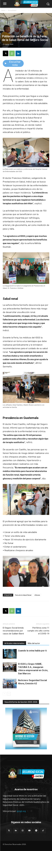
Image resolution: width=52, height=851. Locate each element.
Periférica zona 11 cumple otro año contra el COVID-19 (38, 631)
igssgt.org (21, 811)
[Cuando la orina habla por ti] (10, 654)
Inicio (3, 10)
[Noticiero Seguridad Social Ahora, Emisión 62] (10, 683)
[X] (5, 53)
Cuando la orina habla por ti (32, 650)
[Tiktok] (43, 830)
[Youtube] (29, 830)
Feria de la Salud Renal (23, 595)
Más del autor (34, 643)
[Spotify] (36, 830)
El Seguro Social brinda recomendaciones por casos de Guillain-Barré (13, 631)
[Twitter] (9, 830)
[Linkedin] (18, 53)
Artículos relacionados (14, 643)
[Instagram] (22, 830)
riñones (37, 595)
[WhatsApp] (12, 53)
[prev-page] (4, 694)
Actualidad (12, 10)
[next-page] (9, 694)
